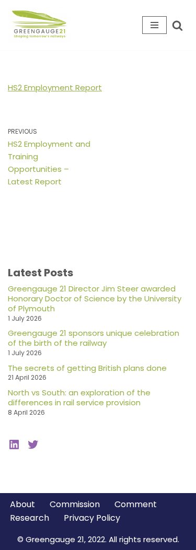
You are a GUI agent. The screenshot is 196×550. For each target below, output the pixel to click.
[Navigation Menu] (154, 25)
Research (29, 518)
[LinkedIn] (14, 444)
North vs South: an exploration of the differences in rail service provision (79, 397)
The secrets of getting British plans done (87, 367)
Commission (75, 504)
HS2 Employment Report (55, 87)
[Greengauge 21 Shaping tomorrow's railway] (42, 25)
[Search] (177, 25)
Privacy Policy (92, 518)
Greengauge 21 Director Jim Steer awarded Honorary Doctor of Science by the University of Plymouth (94, 298)
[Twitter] (33, 444)
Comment (135, 504)
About (22, 504)
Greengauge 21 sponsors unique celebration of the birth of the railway (93, 337)
